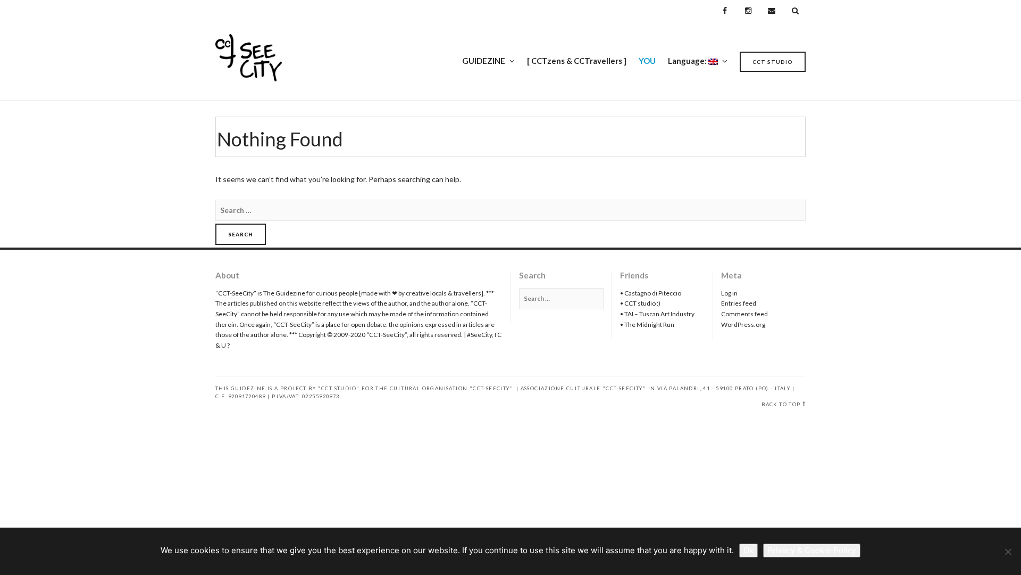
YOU (647, 60)
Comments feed (744, 314)
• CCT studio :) (640, 303)
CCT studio (772, 62)
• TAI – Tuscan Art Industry (657, 314)
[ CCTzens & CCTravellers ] (576, 60)
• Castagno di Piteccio (650, 293)
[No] (1007, 551)
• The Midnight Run (647, 324)
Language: (688, 60)
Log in (729, 293)
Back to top (780, 404)
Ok (748, 550)
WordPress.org (743, 324)
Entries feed (738, 303)
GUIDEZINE (483, 60)
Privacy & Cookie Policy (811, 550)
